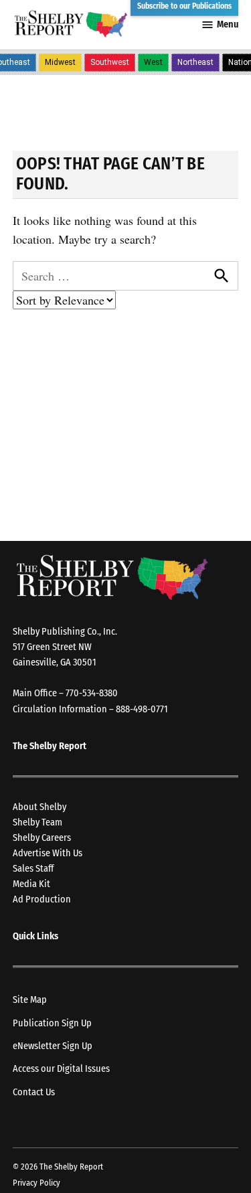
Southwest (109, 62)
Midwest (60, 62)
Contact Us (34, 1092)
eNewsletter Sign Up (52, 1046)
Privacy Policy (36, 1183)
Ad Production (42, 899)
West (153, 62)
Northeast (195, 62)
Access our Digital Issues (61, 1069)
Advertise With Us (47, 853)
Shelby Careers (42, 838)
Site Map (30, 1000)
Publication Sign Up (52, 1023)
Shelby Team (37, 822)
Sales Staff (33, 868)
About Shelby (39, 807)
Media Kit (31, 884)
